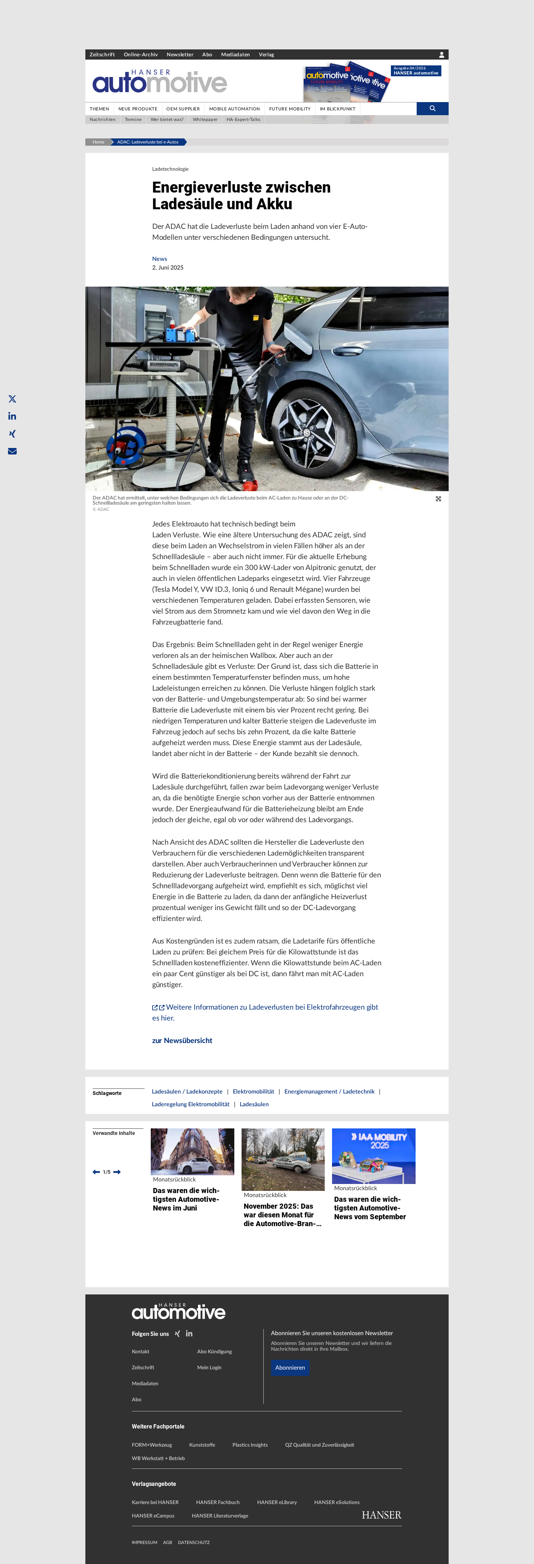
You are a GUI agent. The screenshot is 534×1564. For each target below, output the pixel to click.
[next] (117, 1172)
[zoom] (438, 499)
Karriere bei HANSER (155, 1502)
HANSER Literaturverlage (220, 1516)
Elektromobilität (253, 1092)
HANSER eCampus (153, 1516)
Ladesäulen (254, 1104)
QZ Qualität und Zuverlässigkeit (319, 1445)
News (159, 259)
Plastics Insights (250, 1445)
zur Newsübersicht (182, 1040)
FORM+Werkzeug (152, 1445)
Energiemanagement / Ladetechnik (329, 1092)
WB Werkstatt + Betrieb (158, 1458)
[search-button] (433, 108)
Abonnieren (290, 1368)
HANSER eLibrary (277, 1502)
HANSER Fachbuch (218, 1502)
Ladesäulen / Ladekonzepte (187, 1092)
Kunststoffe (202, 1445)
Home (98, 142)
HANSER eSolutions (337, 1502)
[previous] (96, 1172)
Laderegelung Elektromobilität (191, 1104)
